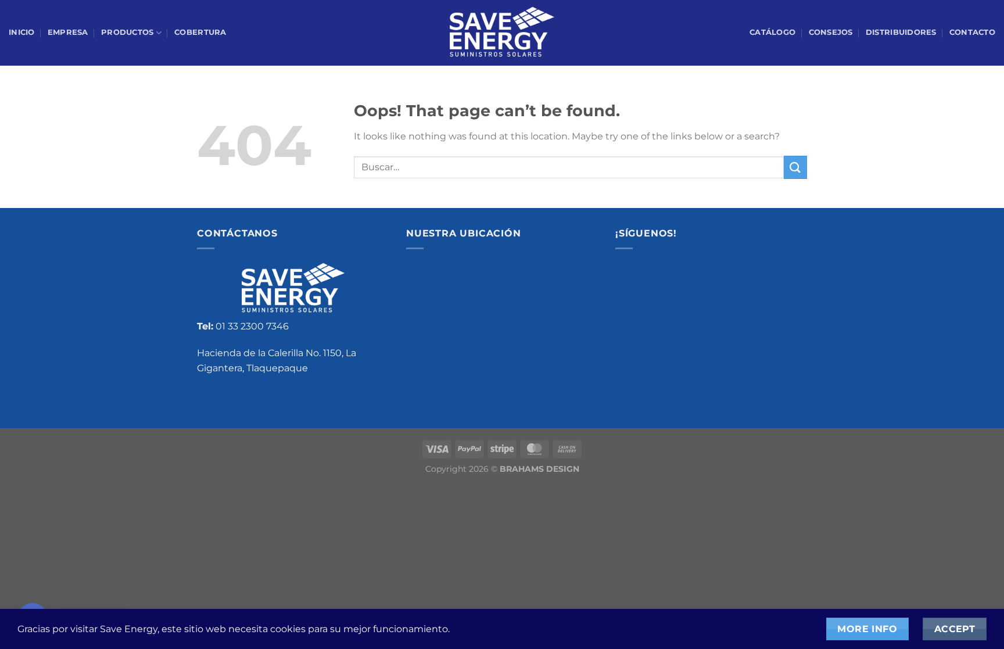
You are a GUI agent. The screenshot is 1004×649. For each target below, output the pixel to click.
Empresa (68, 32)
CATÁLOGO (772, 32)
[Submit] (795, 167)
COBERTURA (200, 32)
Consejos (831, 32)
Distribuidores (901, 32)
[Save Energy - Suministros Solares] (502, 33)
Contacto (972, 32)
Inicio (22, 32)
